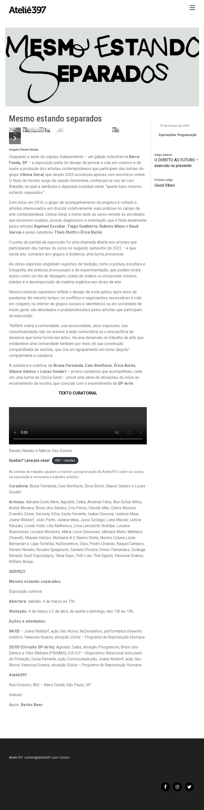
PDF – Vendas (65, 461)
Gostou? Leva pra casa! (29, 460)
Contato (64, 757)
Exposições (167, 135)
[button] (15, 138)
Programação (187, 135)
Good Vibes (164, 185)
